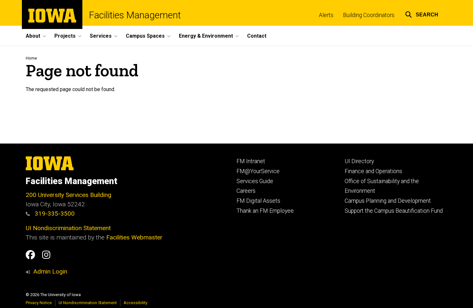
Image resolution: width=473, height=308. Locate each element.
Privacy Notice (39, 302)
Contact (256, 36)
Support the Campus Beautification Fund (394, 211)
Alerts (326, 15)
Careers (245, 191)
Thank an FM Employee (265, 211)
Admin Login (50, 271)
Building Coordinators (368, 15)
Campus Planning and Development (388, 201)
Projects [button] (65, 36)
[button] (421, 13)
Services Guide (254, 181)
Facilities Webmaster (134, 237)
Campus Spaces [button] (145, 36)
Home (31, 58)
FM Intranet (250, 161)
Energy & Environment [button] (206, 36)
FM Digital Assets (258, 201)
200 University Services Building (68, 195)
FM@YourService (258, 171)
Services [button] (101, 36)
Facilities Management (135, 15)
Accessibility (135, 302)
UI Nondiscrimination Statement (68, 228)
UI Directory (359, 161)
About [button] (33, 36)
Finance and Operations (373, 171)
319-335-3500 (54, 213)
